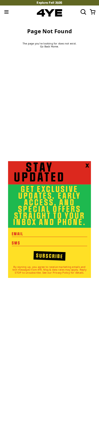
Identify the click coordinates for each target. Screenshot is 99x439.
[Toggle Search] (83, 12)
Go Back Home (49, 46)
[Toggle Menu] (6, 12)
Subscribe (49, 256)
